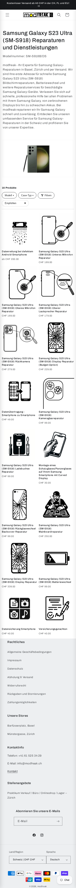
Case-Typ (27, 195)
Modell (9, 195)
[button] (7, 15)
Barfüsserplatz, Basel (21, 725)
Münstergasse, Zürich (21, 734)
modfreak (42, 886)
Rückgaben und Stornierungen (26, 694)
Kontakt (12, 771)
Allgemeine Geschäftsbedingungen (29, 652)
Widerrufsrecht (16, 685)
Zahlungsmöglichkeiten (22, 702)
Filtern (48, 195)
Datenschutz (15, 668)
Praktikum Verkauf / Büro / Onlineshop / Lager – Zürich (37, 795)
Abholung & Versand (20, 677)
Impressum (14, 660)
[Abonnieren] (58, 821)
